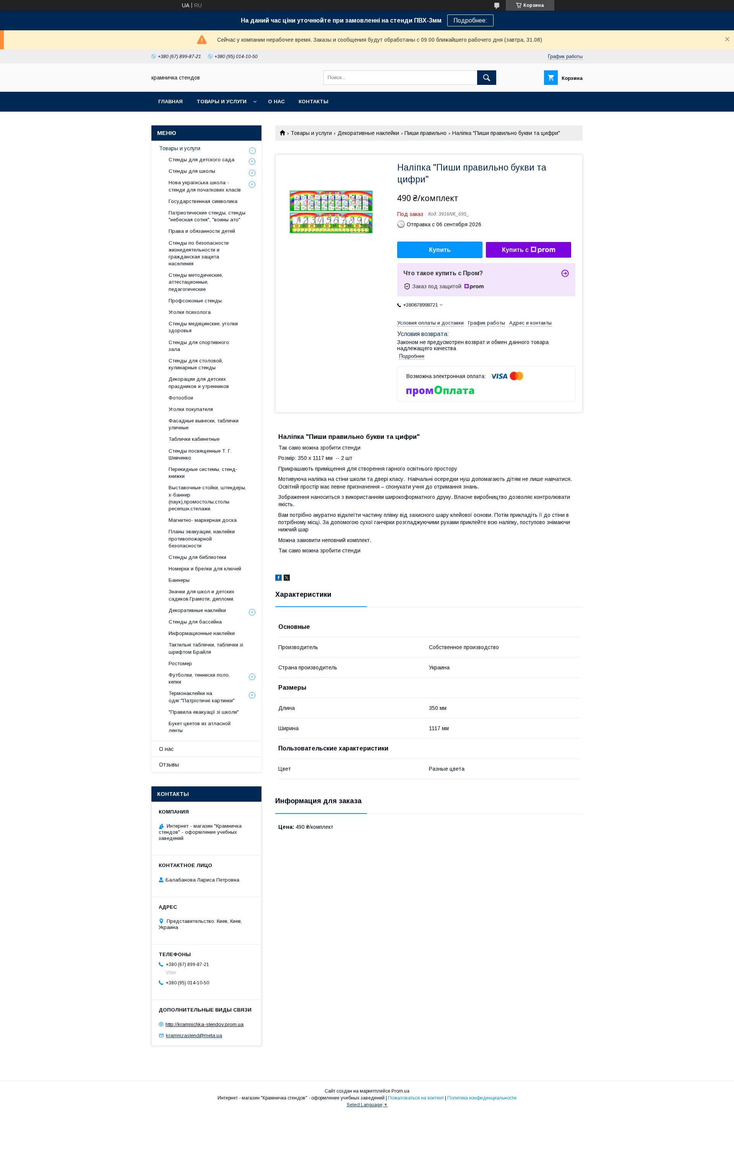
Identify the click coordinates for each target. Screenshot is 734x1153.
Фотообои (181, 398)
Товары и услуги (221, 101)
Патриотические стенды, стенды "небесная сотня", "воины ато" (207, 216)
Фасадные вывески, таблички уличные (204, 424)
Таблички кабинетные (194, 439)
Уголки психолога (190, 312)
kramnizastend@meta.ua (194, 1035)
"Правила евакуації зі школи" (204, 712)
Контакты (313, 101)
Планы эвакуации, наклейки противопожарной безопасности (202, 538)
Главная (170, 101)
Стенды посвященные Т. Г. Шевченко (200, 454)
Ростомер (180, 663)
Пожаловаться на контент (416, 1098)
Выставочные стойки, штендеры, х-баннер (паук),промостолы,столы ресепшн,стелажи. (207, 498)
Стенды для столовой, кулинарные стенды (196, 364)
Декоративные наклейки (368, 133)
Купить (440, 250)
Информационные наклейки (202, 633)
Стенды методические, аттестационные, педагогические (196, 282)
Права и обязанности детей (202, 231)
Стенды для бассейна (195, 622)
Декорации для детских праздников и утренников (199, 382)
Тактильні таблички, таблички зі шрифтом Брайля (206, 648)
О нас (276, 101)
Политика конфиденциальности (481, 1098)
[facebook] (278, 579)
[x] (287, 579)
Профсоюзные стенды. (196, 301)
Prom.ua (400, 1091)
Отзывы (169, 765)
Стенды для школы (192, 171)
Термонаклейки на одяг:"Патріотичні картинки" (202, 696)
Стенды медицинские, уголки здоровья (203, 327)
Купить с (515, 250)
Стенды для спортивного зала (199, 345)
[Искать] (486, 77)
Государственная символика (203, 201)
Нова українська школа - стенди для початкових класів (205, 186)
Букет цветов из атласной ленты (200, 727)
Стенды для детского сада (201, 159)
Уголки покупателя (191, 409)
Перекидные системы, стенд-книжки (203, 472)
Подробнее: (470, 20)
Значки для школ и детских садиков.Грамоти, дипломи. (201, 595)
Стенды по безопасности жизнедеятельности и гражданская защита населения (199, 253)
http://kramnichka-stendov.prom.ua (205, 1024)
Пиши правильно (425, 133)
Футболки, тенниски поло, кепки (199, 678)
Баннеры (179, 580)
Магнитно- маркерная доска (203, 520)
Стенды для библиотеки (197, 557)
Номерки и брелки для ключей (205, 569)
